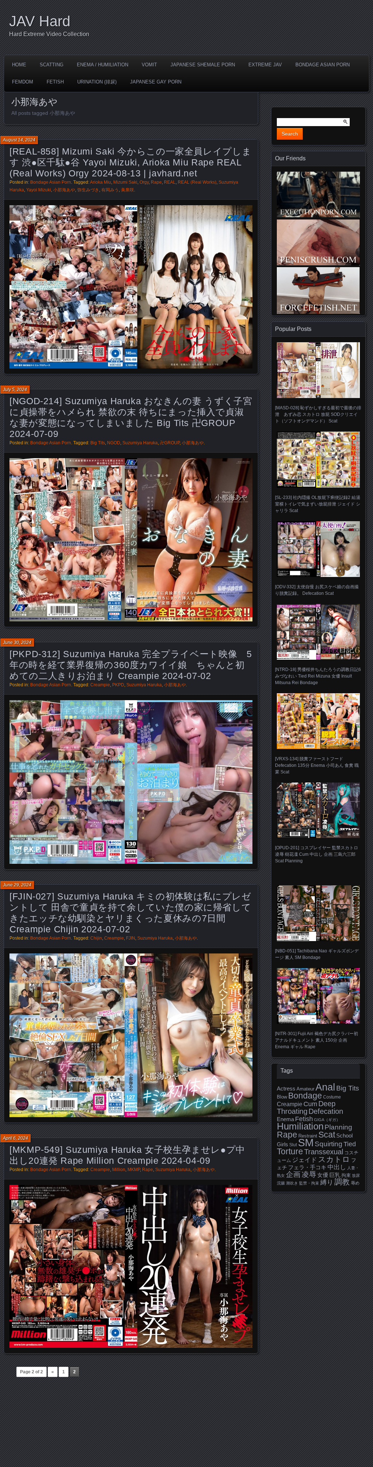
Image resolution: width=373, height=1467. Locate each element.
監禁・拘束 (309, 1183)
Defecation (326, 1111)
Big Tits (97, 442)
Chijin (96, 938)
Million (118, 1169)
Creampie (100, 684)
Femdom (22, 82)
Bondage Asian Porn (322, 64)
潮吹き (292, 1183)
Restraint (307, 1136)
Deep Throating (306, 1107)
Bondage (305, 1095)
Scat (326, 1134)
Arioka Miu (100, 182)
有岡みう (110, 189)
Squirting (328, 1144)
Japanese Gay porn (155, 82)
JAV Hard (39, 21)
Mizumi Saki (125, 182)
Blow (282, 1097)
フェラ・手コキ (307, 1167)
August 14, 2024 (19, 140)
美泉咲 (127, 189)
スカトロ (334, 1159)
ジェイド (304, 1159)
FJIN (130, 938)
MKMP (133, 1169)
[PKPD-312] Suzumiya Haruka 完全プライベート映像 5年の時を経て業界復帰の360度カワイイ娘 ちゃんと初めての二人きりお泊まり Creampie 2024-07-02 (130, 665)
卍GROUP (170, 442)
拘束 (346, 1175)
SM (306, 1142)
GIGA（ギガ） (327, 1119)
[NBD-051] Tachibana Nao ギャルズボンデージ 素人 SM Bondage (317, 954)
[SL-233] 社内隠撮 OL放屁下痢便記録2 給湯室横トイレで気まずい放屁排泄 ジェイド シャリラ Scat (317, 504)
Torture (290, 1151)
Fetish (55, 82)
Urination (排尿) (97, 82)
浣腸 (281, 1183)
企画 (293, 1174)
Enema (285, 1119)
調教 (342, 1182)
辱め (355, 1183)
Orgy (144, 182)
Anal (325, 1087)
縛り (326, 1182)
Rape (156, 182)
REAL (170, 182)
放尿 (356, 1175)
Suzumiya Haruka (140, 442)
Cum (310, 1104)
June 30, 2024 (17, 642)
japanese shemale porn (202, 64)
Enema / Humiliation (102, 64)
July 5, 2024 (15, 389)
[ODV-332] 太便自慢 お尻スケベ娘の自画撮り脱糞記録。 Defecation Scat (317, 590)
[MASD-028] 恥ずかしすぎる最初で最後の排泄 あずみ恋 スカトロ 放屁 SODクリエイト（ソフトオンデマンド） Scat (318, 414)
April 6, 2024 (15, 1138)
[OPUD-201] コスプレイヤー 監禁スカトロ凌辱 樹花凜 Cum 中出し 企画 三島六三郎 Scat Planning (316, 854)
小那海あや (64, 189)
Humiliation (300, 1126)
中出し (336, 1167)
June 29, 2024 (17, 884)
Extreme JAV (265, 64)
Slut (293, 1144)
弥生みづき (88, 189)
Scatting (51, 64)
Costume (332, 1097)
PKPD (118, 684)
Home (19, 64)
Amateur (305, 1089)
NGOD (113, 442)
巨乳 (334, 1175)
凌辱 (309, 1174)
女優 (322, 1175)
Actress (286, 1089)
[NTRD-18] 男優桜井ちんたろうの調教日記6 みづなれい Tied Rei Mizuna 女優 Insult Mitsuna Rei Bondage (318, 676)
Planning (338, 1127)
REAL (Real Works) (197, 182)
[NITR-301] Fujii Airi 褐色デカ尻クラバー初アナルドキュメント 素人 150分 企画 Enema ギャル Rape (316, 1040)
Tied (349, 1144)
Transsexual (323, 1152)
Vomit (149, 64)
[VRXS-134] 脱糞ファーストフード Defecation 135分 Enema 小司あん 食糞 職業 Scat (317, 765)
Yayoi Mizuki (38, 189)
